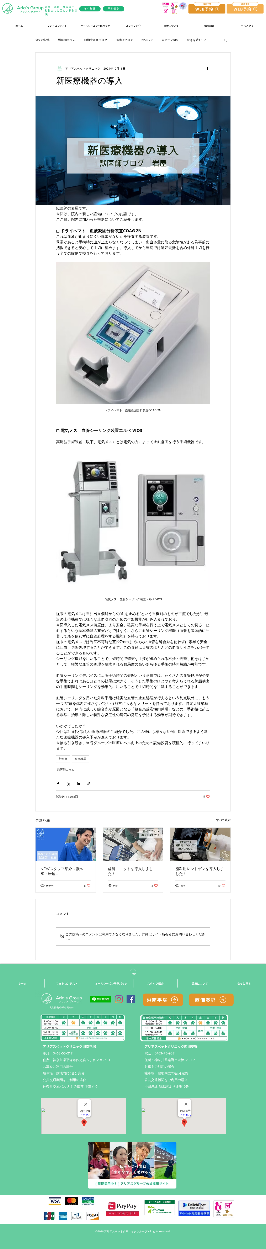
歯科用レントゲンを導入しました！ (199, 871)
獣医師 (63, 759)
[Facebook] (131, 999)
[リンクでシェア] (89, 784)
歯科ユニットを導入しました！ (130, 871)
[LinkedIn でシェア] (78, 784)
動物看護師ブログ (95, 40)
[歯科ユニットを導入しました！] (133, 844)
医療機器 (80, 759)
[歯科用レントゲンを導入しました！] (200, 844)
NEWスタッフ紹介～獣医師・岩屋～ (62, 871)
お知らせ (147, 40)
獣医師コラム (67, 40)
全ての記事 (42, 40)
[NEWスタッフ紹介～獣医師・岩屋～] (66, 844)
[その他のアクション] (207, 68)
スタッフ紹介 (170, 40)
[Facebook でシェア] (58, 784)
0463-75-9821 (165, 1053)
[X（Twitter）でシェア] (68, 784)
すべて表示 (223, 820)
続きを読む (194, 40)
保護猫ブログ (124, 40)
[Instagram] (119, 999)
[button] (95, 26)
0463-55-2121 (63, 1053)
